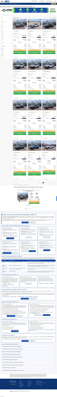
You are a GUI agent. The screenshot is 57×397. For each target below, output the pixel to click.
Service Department (30, 382)
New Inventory (20, 382)
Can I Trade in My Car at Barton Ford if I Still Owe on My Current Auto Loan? (13, 362)
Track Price (20, 82)
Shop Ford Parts (29, 384)
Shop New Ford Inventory (25, 298)
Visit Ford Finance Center (47, 237)
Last (51, 182)
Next (48, 182)
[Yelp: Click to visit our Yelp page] (15, 384)
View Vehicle (32, 205)
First (39, 182)
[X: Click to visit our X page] (11, 384)
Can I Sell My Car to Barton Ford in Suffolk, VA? (9, 367)
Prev (41, 182)
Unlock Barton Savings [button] (20, 90)
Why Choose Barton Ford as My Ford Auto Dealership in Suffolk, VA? (12, 346)
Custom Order (20, 386)
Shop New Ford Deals (25, 222)
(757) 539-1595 (23, 201)
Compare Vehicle (16, 97)
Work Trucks (20, 383)
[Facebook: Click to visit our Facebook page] (10, 384)
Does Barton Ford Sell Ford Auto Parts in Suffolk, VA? (9, 359)
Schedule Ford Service (32, 298)
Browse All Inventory (28, 283)
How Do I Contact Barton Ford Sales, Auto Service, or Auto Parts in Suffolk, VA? (13, 370)
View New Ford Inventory (10, 238)
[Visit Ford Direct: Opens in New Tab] (29, 391)
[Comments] (21, 37)
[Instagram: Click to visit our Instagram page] (14, 384)
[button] (26, 24)
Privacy (21, 390)
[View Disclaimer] (19, 37)
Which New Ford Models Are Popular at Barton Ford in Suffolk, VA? (11, 351)
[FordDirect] (11, 391)
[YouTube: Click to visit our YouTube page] (12, 384)
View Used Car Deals (32, 222)
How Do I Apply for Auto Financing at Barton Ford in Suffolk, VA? (11, 354)
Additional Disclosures (25, 390)
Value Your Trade (20, 51)
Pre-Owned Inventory (21, 384)
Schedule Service (29, 383)
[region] (19, 46)
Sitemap (20, 390)
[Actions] (25, 31)
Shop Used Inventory (28, 237)
